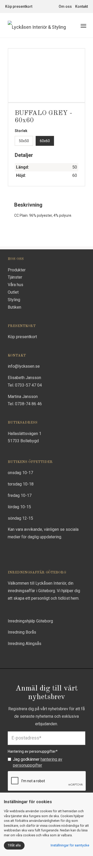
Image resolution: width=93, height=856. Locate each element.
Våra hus (15, 284)
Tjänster (15, 277)
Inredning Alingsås (24, 643)
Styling (14, 299)
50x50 (24, 141)
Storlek (21, 131)
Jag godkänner (37, 762)
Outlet (13, 292)
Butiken (14, 307)
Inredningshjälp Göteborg (30, 621)
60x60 (45, 141)
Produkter (17, 269)
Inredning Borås (22, 632)
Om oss (65, 6)
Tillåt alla (14, 845)
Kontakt (81, 6)
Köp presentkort (18, 6)
